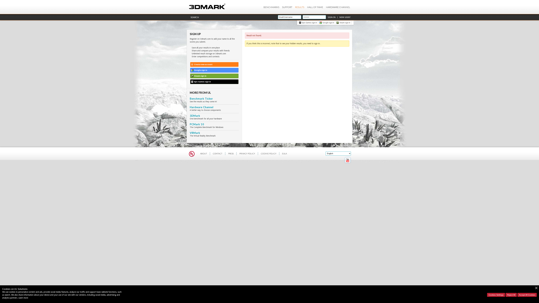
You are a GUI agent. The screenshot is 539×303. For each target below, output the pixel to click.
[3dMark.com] (207, 6)
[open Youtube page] (348, 163)
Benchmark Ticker (201, 98)
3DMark (195, 115)
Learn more (23, 298)
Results (299, 7)
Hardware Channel (338, 7)
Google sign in (328, 23)
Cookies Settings (496, 295)
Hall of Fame (315, 7)
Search (195, 17)
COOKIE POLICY (268, 153)
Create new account (203, 64)
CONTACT (217, 153)
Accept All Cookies (527, 295)
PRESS (231, 153)
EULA (284, 153)
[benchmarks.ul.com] (192, 154)
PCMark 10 (197, 124)
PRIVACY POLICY (247, 153)
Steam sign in (345, 23)
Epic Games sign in (309, 23)
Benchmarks (271, 7)
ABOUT (203, 153)
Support (287, 7)
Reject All (511, 295)
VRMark (195, 132)
